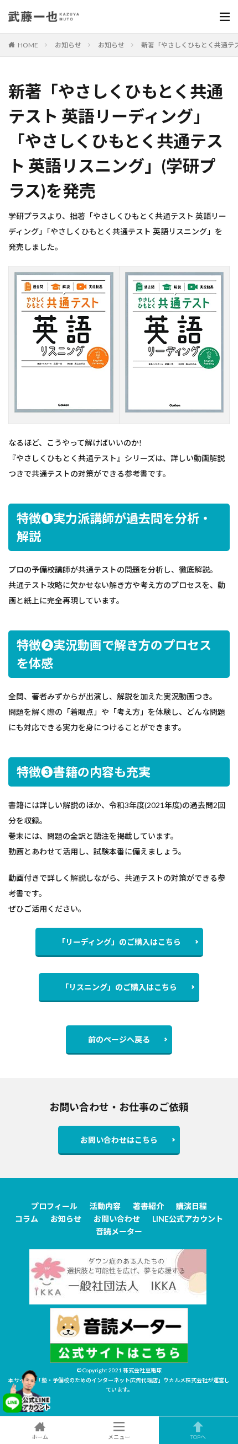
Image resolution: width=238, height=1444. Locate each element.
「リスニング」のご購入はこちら (119, 987)
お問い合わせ (117, 1218)
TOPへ (198, 1437)
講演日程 (191, 1206)
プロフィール (54, 1206)
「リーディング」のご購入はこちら (119, 941)
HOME (28, 45)
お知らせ (68, 45)
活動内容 (105, 1206)
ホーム (40, 1437)
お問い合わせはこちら (119, 1139)
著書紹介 (148, 1206)
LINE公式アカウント (187, 1218)
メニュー (119, 1437)
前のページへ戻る (119, 1039)
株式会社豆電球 (142, 1370)
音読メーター (119, 1231)
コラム (26, 1218)
